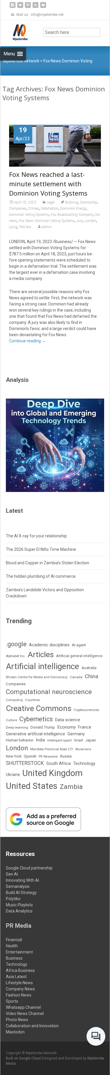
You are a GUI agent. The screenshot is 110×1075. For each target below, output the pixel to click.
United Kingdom (52, 773)
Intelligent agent (59, 740)
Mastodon (15, 1032)
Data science (67, 719)
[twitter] (20, 7)
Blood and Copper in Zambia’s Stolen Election (47, 562)
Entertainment (19, 952)
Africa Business (20, 970)
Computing (14, 700)
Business (14, 958)
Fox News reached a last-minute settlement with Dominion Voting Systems (48, 183)
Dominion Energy (73, 208)
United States (31, 786)
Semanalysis (18, 886)
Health (12, 946)
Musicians (83, 749)
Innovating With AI (22, 880)
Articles (41, 654)
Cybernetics (36, 719)
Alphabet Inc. (16, 656)
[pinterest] (28, 7)
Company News (20, 989)
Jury (79, 221)
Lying (13, 227)
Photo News (17, 1019)
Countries (32, 700)
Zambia (71, 787)
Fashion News (18, 995)
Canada (76, 677)
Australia (89, 668)
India (40, 740)
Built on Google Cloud (24, 1058)
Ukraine (13, 774)
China (91, 676)
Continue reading (27, 341)
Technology (84, 763)
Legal (51, 202)
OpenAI (30, 756)
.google (16, 644)
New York (13, 756)
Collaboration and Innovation (32, 1025)
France (84, 727)
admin (47, 227)
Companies (17, 208)
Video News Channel (25, 1013)
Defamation (49, 208)
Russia (66, 756)
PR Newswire (48, 756)
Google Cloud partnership (29, 868)
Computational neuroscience (49, 691)
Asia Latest (16, 976)
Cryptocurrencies (86, 710)
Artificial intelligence (42, 666)
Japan (90, 740)
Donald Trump (43, 727)
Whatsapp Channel (23, 1007)
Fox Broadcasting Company (72, 215)
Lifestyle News (19, 982)
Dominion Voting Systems (29, 215)
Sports (12, 1001)
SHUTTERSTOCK (25, 763)
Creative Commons (38, 708)
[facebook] (13, 7)
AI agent (79, 645)
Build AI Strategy (21, 892)
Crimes (33, 208)
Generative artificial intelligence (35, 734)
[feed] (35, 7)
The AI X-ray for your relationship (36, 536)
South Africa (58, 763)
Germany (76, 734)
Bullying (71, 202)
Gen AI (12, 874)
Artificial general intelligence (79, 656)
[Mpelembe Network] (15, 32)
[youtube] (43, 7)
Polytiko (13, 898)
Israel (78, 740)
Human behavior (19, 740)
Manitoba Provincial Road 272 (51, 749)
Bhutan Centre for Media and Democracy (36, 677)
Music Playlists (19, 905)
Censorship (88, 202)
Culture (11, 720)
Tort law (25, 227)
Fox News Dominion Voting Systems (47, 221)
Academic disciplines (49, 644)
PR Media (18, 925)
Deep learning (17, 727)
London (90, 221)
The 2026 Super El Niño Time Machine (41, 549)
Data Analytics (19, 911)
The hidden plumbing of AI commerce (41, 576)
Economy (66, 727)
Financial (14, 939)
